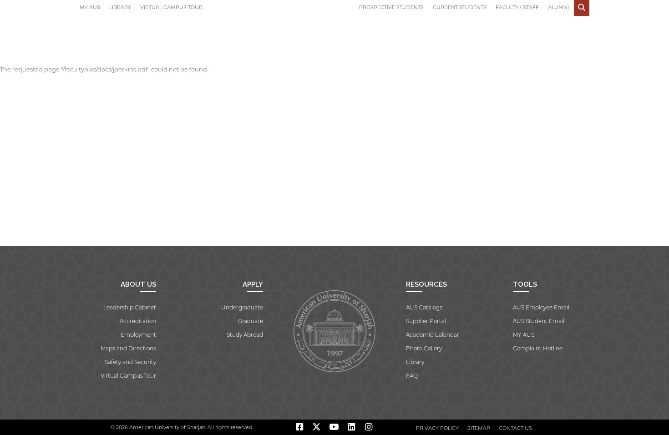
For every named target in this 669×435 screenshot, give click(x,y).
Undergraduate (242, 307)
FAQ (412, 375)
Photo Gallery (424, 348)
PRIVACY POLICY (437, 428)
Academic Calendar (432, 334)
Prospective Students (391, 7)
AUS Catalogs (424, 307)
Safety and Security (130, 362)
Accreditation (138, 321)
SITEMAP (478, 428)
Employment (138, 334)
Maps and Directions (128, 348)
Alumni (558, 7)
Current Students (460, 7)
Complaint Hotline (538, 348)
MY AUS (90, 7)
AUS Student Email (538, 321)
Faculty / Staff (517, 7)
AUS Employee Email (541, 307)
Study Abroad (245, 334)
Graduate (250, 321)
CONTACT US (515, 428)
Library (120, 7)
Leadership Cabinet (129, 307)
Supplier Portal (426, 321)
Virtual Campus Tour (171, 7)
